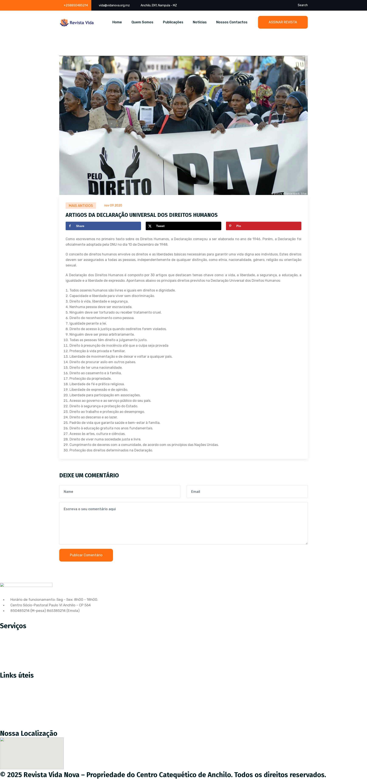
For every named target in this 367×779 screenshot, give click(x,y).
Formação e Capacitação (24, 668)
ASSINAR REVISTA (283, 22)
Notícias (200, 22)
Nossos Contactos (231, 22)
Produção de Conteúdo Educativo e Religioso (41, 633)
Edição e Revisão (17, 642)
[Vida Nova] (77, 22)
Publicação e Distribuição (24, 651)
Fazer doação (14, 691)
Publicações (173, 22)
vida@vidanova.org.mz (114, 5)
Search (303, 5)
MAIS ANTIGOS (81, 205)
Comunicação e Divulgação (25, 659)
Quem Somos (142, 22)
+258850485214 (76, 5)
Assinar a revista (17, 682)
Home (117, 22)
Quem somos (14, 700)
